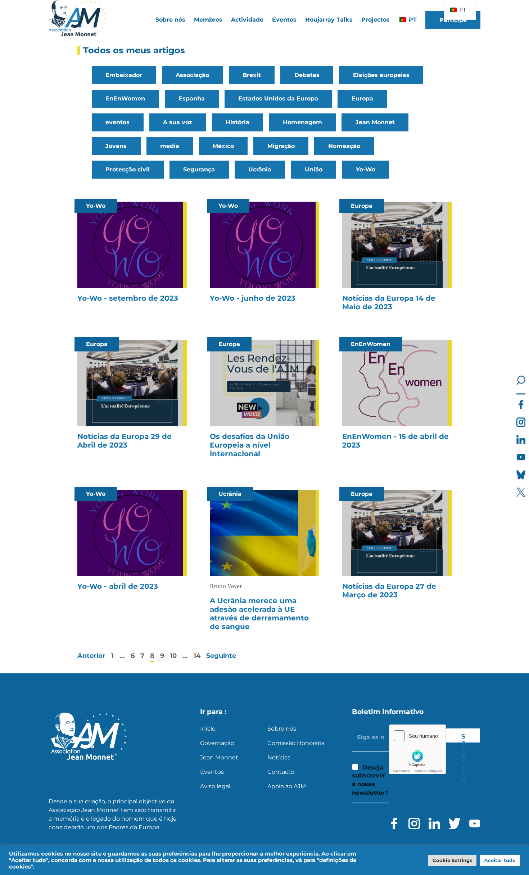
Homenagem (302, 122)
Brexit (252, 75)
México (223, 146)
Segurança (199, 169)
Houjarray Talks (329, 19)
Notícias (278, 757)
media (169, 146)
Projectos (375, 19)
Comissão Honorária (296, 743)
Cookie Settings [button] (452, 860)
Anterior (91, 656)
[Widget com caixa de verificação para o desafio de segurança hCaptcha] (417, 749)
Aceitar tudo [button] (500, 860)
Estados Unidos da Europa (278, 98)
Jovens (116, 146)
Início (208, 728)
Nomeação (344, 146)
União (313, 169)
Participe (453, 20)
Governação (217, 743)
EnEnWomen (125, 98)
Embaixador (123, 75)
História (237, 122)
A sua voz (177, 122)
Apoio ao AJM (286, 786)
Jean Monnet (375, 122)
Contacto (280, 771)
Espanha (191, 98)
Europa (362, 98)
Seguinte (221, 656)
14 (197, 656)
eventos (117, 122)
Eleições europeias (381, 75)
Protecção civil (127, 169)
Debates (307, 75)
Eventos (284, 19)
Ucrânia (259, 169)
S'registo (463, 738)
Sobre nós (281, 728)
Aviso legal (215, 786)
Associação (192, 75)
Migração (281, 146)
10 (173, 656)
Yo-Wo (365, 169)
